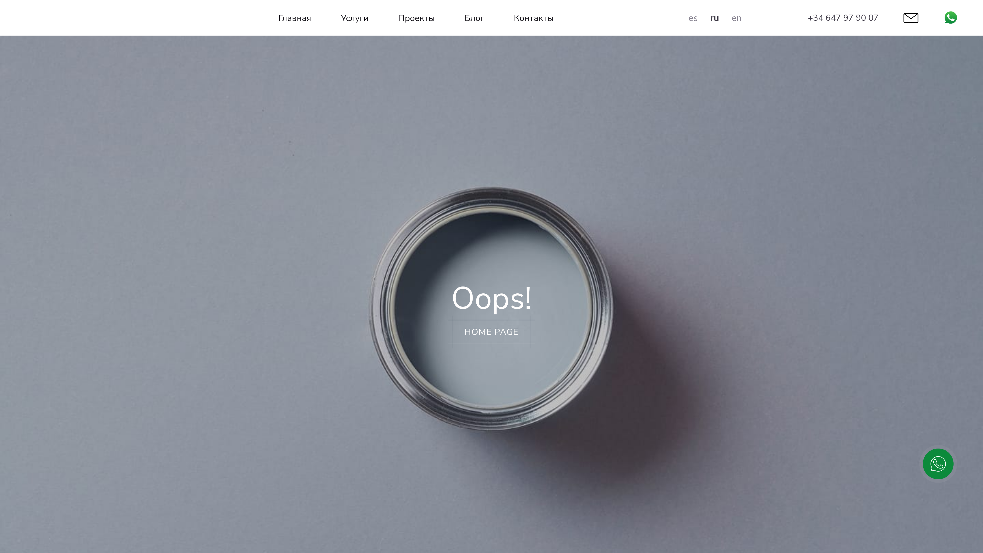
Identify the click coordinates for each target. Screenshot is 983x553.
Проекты (416, 18)
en (737, 18)
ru (714, 18)
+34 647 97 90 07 (843, 18)
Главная (295, 18)
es (693, 18)
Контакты (534, 18)
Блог (474, 18)
